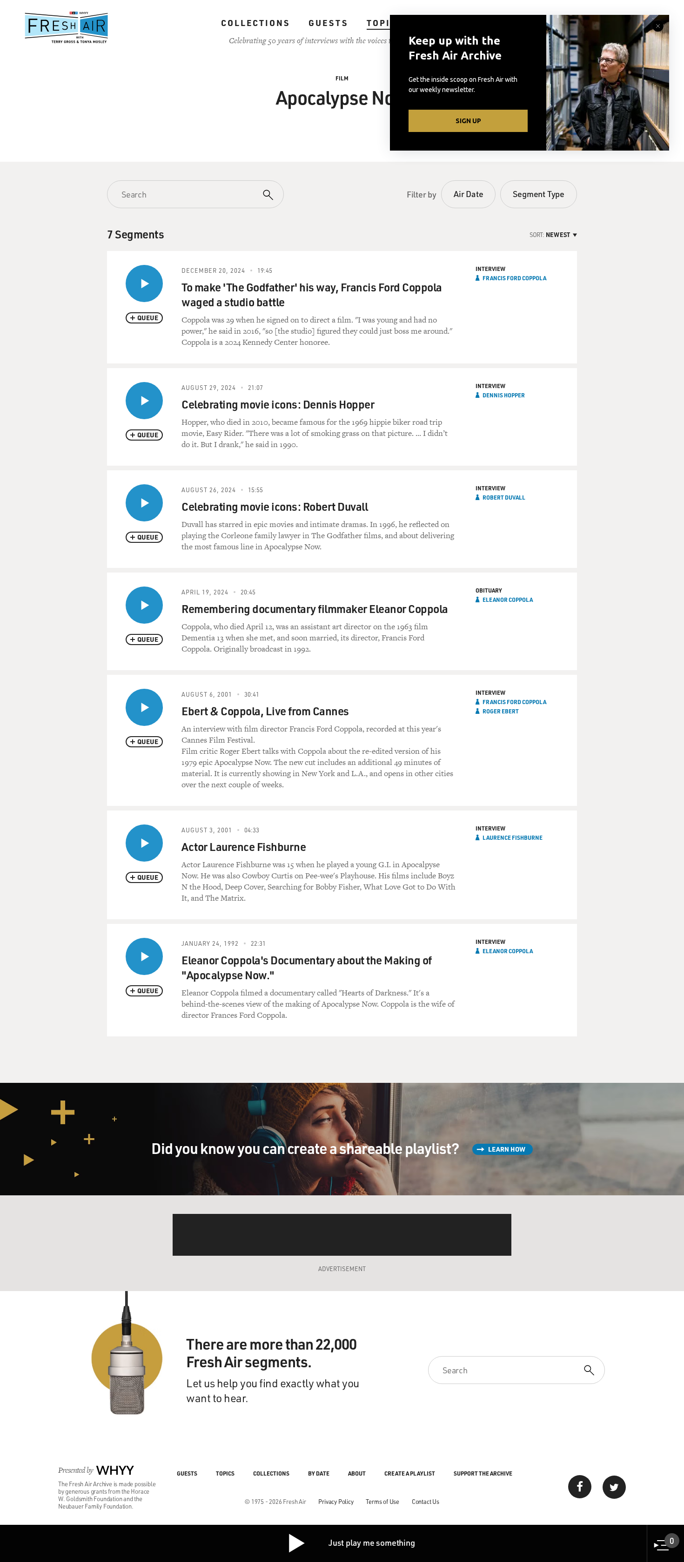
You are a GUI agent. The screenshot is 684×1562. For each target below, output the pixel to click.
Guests (328, 22)
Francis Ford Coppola (514, 278)
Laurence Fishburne (513, 837)
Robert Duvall (504, 497)
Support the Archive (483, 1473)
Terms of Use (382, 1501)
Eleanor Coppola (508, 599)
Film (342, 78)
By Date (318, 1473)
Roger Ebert (501, 711)
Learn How (506, 1149)
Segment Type (538, 193)
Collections (255, 22)
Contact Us (425, 1501)
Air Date (468, 193)
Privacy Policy (335, 1501)
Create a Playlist (409, 1473)
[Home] (66, 27)
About (357, 1473)
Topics (385, 22)
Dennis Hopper (504, 395)
